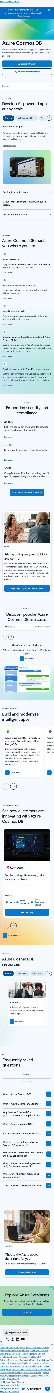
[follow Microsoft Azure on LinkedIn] (17, 1339)
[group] (23, 751)
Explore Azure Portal (18, 1332)
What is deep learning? (32, 1372)
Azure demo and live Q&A (30, 1356)
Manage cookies (7, 1388)
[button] (27, 86)
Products (10, 1347)
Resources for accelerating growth (22, 1353)
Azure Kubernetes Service (39, 902)
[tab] (8, 118)
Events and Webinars (9, 1366)
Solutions (4, 1353)
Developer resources (35, 1363)
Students (47, 1363)
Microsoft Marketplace (39, 1360)
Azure (12, 902)
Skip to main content (9, 1)
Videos (8, 1369)
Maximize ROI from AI (39, 1350)
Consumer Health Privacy (10, 1385)
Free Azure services (34, 1347)
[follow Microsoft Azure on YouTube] (23, 1339)
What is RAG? (43, 1375)
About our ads (15, 1391)
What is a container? (28, 1375)
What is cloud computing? (23, 1369)
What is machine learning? (11, 1372)
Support (14, 1356)
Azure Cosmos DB (24, 901)
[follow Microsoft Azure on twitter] (7, 1339)
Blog (24, 1363)
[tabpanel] (27, 172)
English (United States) (9, 1378)
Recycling (4, 1391)
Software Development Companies (15, 1360)
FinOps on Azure (22, 1350)
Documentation (14, 1363)
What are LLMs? (13, 1375)
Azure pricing (19, 1347)
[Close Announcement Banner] (48, 10)
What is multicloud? (42, 1369)
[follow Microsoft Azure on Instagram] (12, 1339)
